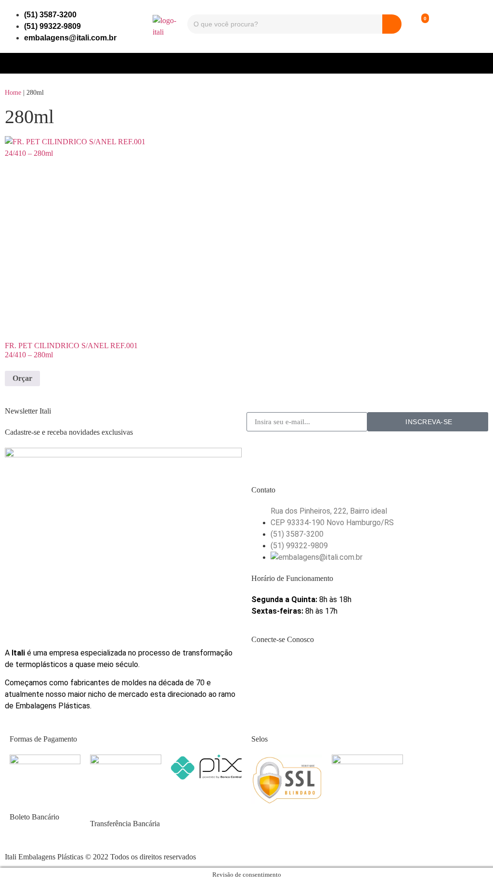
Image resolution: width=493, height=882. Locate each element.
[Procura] (392, 24)
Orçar (22, 378)
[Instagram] (289, 667)
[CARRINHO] (417, 26)
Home (13, 92)
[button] (246, 61)
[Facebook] (263, 667)
